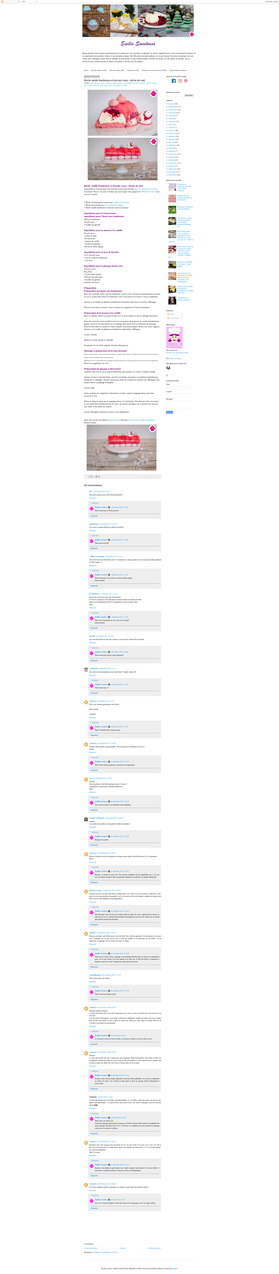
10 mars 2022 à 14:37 (118, 1200)
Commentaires (174, 318)
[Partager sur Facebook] (96, 476)
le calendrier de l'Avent (148, 189)
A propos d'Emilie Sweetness (178, 70)
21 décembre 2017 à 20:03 (106, 853)
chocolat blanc (114, 420)
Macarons (172, 133)
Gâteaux (171, 130)
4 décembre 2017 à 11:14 (107, 668)
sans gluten (172, 172)
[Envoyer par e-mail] (89, 476)
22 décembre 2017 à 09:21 (120, 911)
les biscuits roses (135, 420)
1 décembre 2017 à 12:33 (114, 556)
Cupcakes (172, 121)
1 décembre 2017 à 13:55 (119, 575)
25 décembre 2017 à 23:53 (120, 953)
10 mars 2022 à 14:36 (118, 1035)
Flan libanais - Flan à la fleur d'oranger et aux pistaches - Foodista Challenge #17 (184, 222)
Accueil (86, 70)
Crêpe (170, 118)
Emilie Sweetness (101, 507)
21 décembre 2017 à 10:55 (120, 836)
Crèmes (171, 116)
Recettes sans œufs (133, 70)
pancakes (171, 166)
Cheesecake (172, 110)
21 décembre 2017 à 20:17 (120, 871)
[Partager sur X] (94, 476)
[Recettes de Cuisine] (173, 358)
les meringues (149, 420)
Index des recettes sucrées (99, 70)
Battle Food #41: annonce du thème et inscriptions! (184, 198)
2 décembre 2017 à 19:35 (104, 636)
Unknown (93, 701)
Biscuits (97, 83)
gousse (155, 83)
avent (92, 83)
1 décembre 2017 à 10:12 (101, 491)
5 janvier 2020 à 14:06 (105, 1097)
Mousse (96, 85)
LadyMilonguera (95, 975)
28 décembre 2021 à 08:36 (106, 1184)
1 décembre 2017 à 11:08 (119, 540)
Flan (170, 124)
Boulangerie (172, 107)
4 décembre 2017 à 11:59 (119, 727)
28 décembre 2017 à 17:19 (111, 975)
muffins (171, 160)
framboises (142, 83)
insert (86, 85)
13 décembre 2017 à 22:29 (106, 743)
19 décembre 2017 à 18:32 (103, 778)
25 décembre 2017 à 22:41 (106, 933)
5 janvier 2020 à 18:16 (118, 1117)
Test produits (117, 85)
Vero (91, 778)
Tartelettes (172, 145)
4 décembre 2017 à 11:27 (106, 701)
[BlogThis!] (91, 476)
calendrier (109, 83)
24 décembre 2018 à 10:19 (107, 1007)
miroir (91, 85)
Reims (106, 85)
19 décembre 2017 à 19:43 (120, 801)
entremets (171, 157)
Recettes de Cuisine (173, 353)
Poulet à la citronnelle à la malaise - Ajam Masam (184, 264)
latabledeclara (94, 594)
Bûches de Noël (148, 192)
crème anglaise (118, 83)
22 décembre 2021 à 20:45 (106, 1141)
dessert (135, 83)
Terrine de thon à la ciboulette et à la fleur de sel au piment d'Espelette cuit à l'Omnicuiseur (184, 277)
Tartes (170, 148)
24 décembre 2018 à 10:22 (107, 1052)
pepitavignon (94, 524)
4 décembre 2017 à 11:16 (119, 684)
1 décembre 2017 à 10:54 (108, 524)
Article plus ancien (154, 1248)
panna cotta (172, 169)
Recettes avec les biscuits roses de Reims (154, 70)
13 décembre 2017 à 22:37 (120, 762)
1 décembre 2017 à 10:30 (119, 507)
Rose (111, 85)
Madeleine (172, 136)
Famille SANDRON (96, 818)
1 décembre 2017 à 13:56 (119, 617)
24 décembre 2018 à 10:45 (120, 1075)
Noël (101, 85)
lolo (90, 491)
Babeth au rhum (95, 890)
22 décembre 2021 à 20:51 (120, 1165)
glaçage (149, 83)
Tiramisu (171, 151)
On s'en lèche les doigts (113, 205)
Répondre (92, 498)
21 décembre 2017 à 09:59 (114, 818)
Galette (171, 127)
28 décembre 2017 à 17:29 (120, 991)
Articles (172, 314)
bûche (103, 83)
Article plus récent (91, 1248)
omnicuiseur (172, 163)
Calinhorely (93, 668)
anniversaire (172, 154)
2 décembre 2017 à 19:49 (119, 652)
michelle (92, 636)
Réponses (95, 503)
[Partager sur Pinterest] (99, 476)
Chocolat (171, 113)
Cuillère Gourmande (121, 202)
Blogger (174, 1268)
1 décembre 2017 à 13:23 (109, 594)
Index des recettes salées (116, 70)
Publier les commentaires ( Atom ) (105, 1252)
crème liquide (128, 83)
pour (136, 189)
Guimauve (93, 1007)
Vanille (125, 85)
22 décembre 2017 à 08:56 (111, 890)
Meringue (171, 139)
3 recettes (185, 353)
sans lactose (172, 175)
